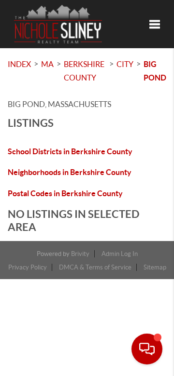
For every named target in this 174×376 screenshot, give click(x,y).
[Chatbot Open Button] (146, 349)
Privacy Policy (27, 267)
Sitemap (155, 267)
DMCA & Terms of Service (95, 267)
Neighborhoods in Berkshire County (69, 172)
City (124, 64)
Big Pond (155, 71)
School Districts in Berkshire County (70, 151)
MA (47, 64)
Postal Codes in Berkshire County (65, 193)
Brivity (80, 253)
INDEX (19, 64)
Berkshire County (84, 71)
